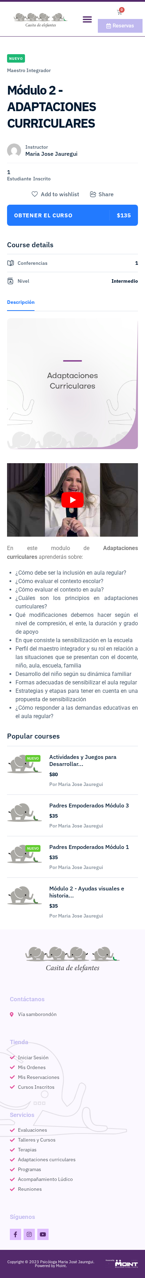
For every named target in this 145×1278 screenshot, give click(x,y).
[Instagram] (29, 1234)
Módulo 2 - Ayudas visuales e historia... (86, 892)
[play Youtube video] (72, 500)
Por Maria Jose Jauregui (76, 784)
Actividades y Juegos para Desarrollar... (82, 760)
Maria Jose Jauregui (51, 153)
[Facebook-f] (15, 1234)
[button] (87, 19)
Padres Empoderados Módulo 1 (89, 846)
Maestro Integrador (29, 70)
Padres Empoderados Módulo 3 (89, 805)
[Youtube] (43, 1234)
